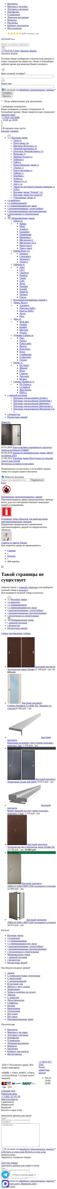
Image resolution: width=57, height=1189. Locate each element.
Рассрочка (12, 22)
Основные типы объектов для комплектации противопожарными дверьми (24, 520)
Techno (23, 294)
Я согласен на (30, 90)
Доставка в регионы (17, 9)
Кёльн (23, 379)
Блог (3, 483)
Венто (23, 346)
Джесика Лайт (27, 308)
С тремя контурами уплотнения (23, 975)
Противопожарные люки (20, 1019)
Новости (5, 422)
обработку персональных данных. (36, 90)
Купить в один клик (35, 1152)
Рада (22, 351)
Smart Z (23, 291)
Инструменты (14, 28)
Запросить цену (28, 1183)
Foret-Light (25, 343)
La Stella (24, 387)
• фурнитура (13, 625)
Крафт (23, 327)
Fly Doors (25, 384)
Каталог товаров (9, 131)
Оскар (23, 332)
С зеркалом (13, 997)
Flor (21, 338)
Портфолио (13, 12)
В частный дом (15, 984)
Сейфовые (12, 1003)
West (22, 226)
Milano (23, 368)
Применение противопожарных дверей (21, 497)
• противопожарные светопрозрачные (27, 613)
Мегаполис (26, 240)
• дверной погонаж (17, 622)
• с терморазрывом (17, 605)
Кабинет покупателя (18, 25)
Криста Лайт (26, 311)
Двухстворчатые (15, 1000)
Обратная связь (9, 1093)
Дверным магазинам (18, 17)
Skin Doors (25, 390)
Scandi (23, 289)
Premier (23, 286)
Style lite (24, 321)
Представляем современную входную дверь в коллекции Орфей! (26, 448)
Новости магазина (14, 477)
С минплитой (14, 978)
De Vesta (24, 365)
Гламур (23, 373)
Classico (24, 272)
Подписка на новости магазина (17, 463)
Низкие (11, 1005)
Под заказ (12, 1016)
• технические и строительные (23, 615)
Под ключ (12, 1014)
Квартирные (13, 1008)
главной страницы (28, 587)
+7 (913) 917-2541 (10, 50)
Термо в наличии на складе (21, 992)
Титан (23, 360)
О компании (13, 14)
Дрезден (24, 376)
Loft (22, 281)
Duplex (23, 275)
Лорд (22, 313)
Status (22, 223)
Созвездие (25, 357)
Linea (22, 278)
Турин (23, 261)
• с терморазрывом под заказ (22, 607)
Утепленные (13, 1011)
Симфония (25, 354)
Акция (10, 973)
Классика (24, 349)
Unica (22, 297)
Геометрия (25, 234)
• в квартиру (13, 602)
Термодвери (13, 989)
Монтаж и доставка (17, 6)
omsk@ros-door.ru (44, 1071)
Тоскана (24, 259)
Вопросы (12, 20)
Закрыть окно (8, 114)
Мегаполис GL (27, 242)
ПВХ (23, 392)
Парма (23, 253)
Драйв (23, 324)
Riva (22, 370)
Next (22, 283)
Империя (25, 237)
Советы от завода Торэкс (14, 542)
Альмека (24, 305)
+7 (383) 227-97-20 (10, 1096)
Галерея (24, 232)
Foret (23, 340)
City (22, 270)
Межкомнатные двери (22, 620)
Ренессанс (25, 245)
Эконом (11, 994)
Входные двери (19, 599)
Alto (22, 267)
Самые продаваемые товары (16, 633)
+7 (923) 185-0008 (10, 117)
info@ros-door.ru (9, 1099)
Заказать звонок (28, 50)
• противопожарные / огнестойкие (25, 610)
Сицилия (25, 256)
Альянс (23, 229)
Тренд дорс (25, 248)
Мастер (23, 330)
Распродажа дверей (17, 628)
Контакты (12, 3)
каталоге (23, 590)
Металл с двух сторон (18, 986)
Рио (21, 316)
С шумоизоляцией (16, 981)
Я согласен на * (30, 1149)
